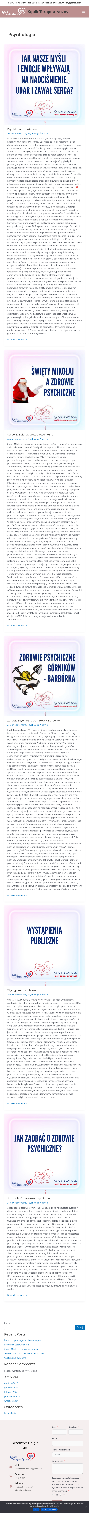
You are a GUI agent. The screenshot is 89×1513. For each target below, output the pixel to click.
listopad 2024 (10, 1392)
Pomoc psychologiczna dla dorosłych (22, 1340)
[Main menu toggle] (84, 12)
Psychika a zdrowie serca (23, 129)
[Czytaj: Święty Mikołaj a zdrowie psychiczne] (44, 390)
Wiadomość (57, 1461)
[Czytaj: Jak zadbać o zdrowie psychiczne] (44, 1154)
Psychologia (33, 133)
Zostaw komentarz (16, 133)
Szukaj (7, 1323)
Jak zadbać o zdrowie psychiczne (28, 1198)
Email (54, 1438)
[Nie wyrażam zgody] (86, 1507)
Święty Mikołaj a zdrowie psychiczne (30, 434)
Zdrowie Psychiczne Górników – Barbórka (33, 720)
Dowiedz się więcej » (17, 339)
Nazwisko (72, 1427)
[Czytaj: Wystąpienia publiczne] (44, 945)
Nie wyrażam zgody (49, 1509)
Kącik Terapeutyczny (47, 11)
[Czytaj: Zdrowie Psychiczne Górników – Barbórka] (44, 676)
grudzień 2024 (11, 1387)
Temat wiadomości (61, 1450)
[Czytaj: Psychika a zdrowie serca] (44, 84)
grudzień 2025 (11, 1383)
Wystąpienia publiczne (21, 990)
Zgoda (36, 1509)
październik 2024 (12, 1396)
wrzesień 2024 (11, 1401)
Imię (54, 1427)
